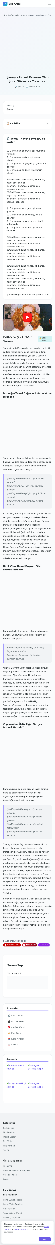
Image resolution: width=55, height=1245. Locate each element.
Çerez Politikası (10, 1175)
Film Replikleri (16, 1021)
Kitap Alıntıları (16, 1038)
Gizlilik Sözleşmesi (22, 1229)
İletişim (6, 1179)
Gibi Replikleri (9, 1209)
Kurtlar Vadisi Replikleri (13, 1204)
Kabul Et (45, 1239)
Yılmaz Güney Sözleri (12, 1213)
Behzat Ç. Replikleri (11, 1218)
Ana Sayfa (8, 15)
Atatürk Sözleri (16, 1027)
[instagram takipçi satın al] (17, 1090)
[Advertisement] (27, 46)
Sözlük (13, 1044)
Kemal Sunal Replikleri (12, 1200)
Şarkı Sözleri (19, 15)
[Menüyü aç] (49, 4)
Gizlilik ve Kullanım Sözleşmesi (16, 1170)
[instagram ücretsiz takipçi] (38, 1072)
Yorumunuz (14, 973)
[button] (27, 317)
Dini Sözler (14, 1033)
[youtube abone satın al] (17, 1072)
